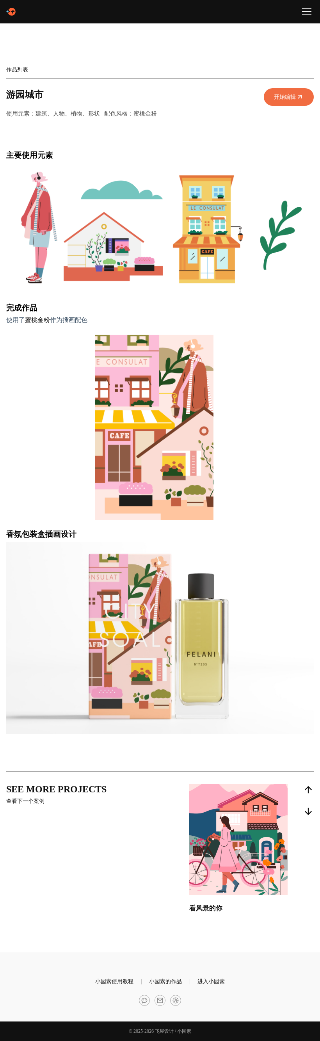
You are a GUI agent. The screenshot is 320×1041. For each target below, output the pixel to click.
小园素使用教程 (114, 981)
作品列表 (17, 70)
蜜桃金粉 (37, 320)
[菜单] (307, 11)
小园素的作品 (165, 981)
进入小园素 (211, 981)
